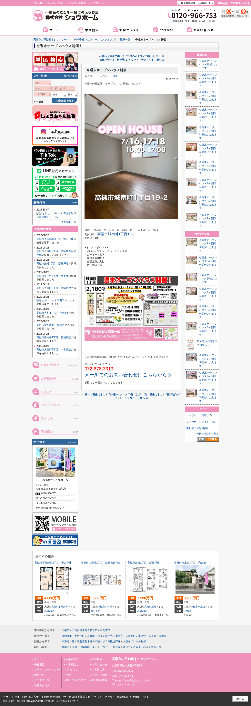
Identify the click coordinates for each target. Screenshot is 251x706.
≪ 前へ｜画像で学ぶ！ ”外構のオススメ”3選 (124, 56)
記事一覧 (158, 56)
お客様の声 (98, 669)
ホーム (38, 659)
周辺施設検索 (99, 680)
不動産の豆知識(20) (197, 428)
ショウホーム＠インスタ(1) (201, 421)
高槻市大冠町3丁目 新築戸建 (53, 288)
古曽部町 (131, 635)
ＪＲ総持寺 (114, 646)
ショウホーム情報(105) (199, 415)
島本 (145, 646)
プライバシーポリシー (47, 669)
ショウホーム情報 (107, 76)
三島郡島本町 (79, 630)
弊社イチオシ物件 (76, 680)
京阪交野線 (114, 641)
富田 (94, 646)
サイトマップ (42, 680)
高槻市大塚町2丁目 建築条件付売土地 (103, 562)
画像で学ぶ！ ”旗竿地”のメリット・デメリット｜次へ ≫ (132, 59)
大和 (100, 635)
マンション (72, 669)
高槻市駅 (49, 611)
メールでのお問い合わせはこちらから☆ (128, 374)
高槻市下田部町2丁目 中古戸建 (55, 238)
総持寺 (127, 646)
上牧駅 (187, 611)
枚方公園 (156, 646)
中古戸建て (72, 664)
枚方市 (137, 646)
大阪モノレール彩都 (134, 641)
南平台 (109, 635)
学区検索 (97, 659)
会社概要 (39, 664)
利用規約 (39, 674)
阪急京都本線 (84, 641)
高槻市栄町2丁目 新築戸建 (52, 263)
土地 (68, 674)
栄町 (153, 606)
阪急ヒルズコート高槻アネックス (55, 300)
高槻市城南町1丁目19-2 (116, 234)
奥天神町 (80, 635)
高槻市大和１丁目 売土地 (51, 312)
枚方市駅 (95, 611)
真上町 (152, 635)
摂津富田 (85, 646)
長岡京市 (105, 630)
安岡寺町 (67, 635)
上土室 (119, 635)
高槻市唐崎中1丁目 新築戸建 (53, 337)
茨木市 (93, 630)
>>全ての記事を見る (207, 433)
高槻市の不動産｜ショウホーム (134, 659)
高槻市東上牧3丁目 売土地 (52, 275)
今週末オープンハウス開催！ (108, 70)
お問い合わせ (99, 664)
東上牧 (201, 606)
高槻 (74, 646)
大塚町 (108, 606)
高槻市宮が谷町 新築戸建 (51, 325)
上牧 (102, 646)
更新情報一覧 (68, 222)
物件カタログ (42, 685)
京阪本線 (100, 641)
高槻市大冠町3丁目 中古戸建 (53, 349)
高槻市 (54, 606)
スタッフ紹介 (99, 674)
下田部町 (63, 606)
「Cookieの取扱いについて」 (40, 701)
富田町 (91, 635)
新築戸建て (72, 659)
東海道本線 (68, 641)
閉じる (240, 698)
